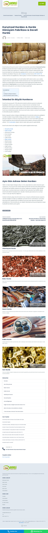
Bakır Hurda (6, 279)
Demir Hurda (7, 309)
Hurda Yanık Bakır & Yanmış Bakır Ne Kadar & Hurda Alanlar (13, 429)
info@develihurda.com (6, 512)
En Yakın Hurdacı (5, 502)
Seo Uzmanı (21, 522)
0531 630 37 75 (38, 74)
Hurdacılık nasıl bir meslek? (7, 442)
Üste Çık (25, 525)
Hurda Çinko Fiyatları (6, 422)
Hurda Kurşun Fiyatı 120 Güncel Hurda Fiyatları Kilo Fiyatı (13, 419)
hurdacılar (23, 74)
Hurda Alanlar (4, 490)
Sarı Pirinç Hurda (8, 384)
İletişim (3, 504)
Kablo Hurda (7, 339)
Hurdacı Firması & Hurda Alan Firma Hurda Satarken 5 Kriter (13, 427)
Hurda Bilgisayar (8, 401)
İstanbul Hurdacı (6, 210)
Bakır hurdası (8, 139)
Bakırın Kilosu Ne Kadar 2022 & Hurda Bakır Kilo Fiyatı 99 (13, 434)
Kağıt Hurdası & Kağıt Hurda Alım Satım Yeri (14, 404)
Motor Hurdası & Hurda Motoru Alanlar (13, 408)
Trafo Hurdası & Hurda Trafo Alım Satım (13, 411)
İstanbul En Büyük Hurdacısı (10, 93)
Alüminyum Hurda (9, 248)
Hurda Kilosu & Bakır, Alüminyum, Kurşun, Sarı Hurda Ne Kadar (14, 424)
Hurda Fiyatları (7, 398)
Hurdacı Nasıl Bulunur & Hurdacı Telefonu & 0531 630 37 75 (13, 439)
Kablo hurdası (8, 130)
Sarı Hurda (6, 370)
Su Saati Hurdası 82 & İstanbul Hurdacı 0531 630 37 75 (12, 432)
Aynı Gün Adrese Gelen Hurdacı (11, 95)
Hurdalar (4, 496)
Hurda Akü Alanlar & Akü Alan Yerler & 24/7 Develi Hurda (13, 437)
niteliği (37, 117)
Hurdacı (6, 381)
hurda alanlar (12, 122)
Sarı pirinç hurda (9, 129)
